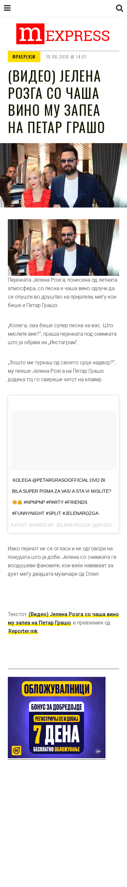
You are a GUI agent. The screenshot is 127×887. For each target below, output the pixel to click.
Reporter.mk (22, 631)
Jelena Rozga (73, 525)
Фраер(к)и (24, 56)
